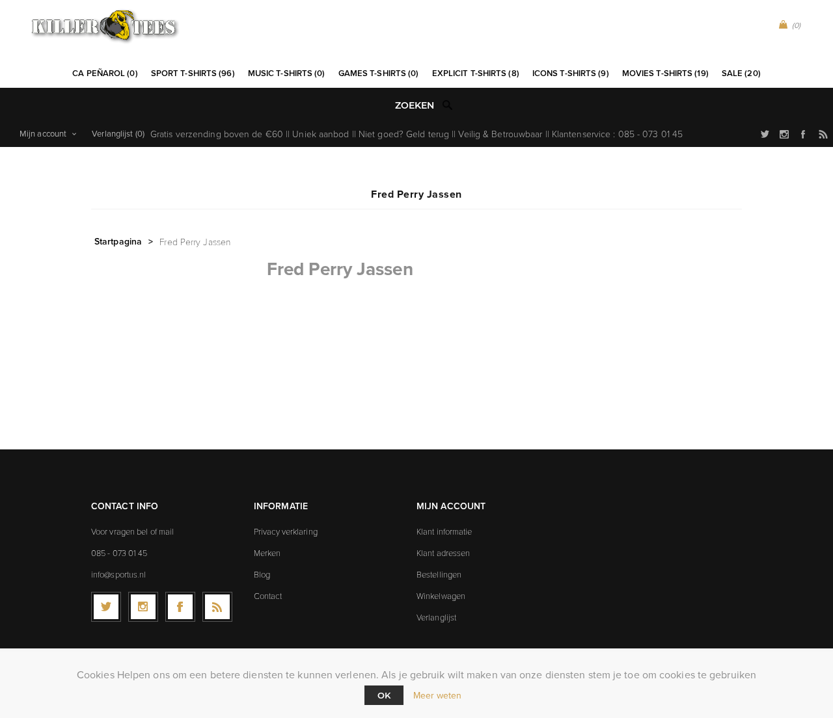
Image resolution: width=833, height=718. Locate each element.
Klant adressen (443, 553)
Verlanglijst (436, 617)
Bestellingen (438, 574)
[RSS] (217, 606)
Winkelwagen (440, 596)
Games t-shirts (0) (378, 73)
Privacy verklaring (286, 531)
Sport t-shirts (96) (193, 73)
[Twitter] (106, 606)
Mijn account (43, 133)
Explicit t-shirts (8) (475, 73)
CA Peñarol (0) (104, 73)
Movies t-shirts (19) (665, 73)
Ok (383, 695)
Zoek (448, 105)
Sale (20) (741, 73)
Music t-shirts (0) (286, 73)
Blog (262, 574)
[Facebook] (180, 606)
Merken (267, 553)
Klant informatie (444, 531)
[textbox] (403, 105)
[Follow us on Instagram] (143, 606)
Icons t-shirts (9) (570, 73)
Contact (268, 596)
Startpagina (118, 241)
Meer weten (437, 695)
